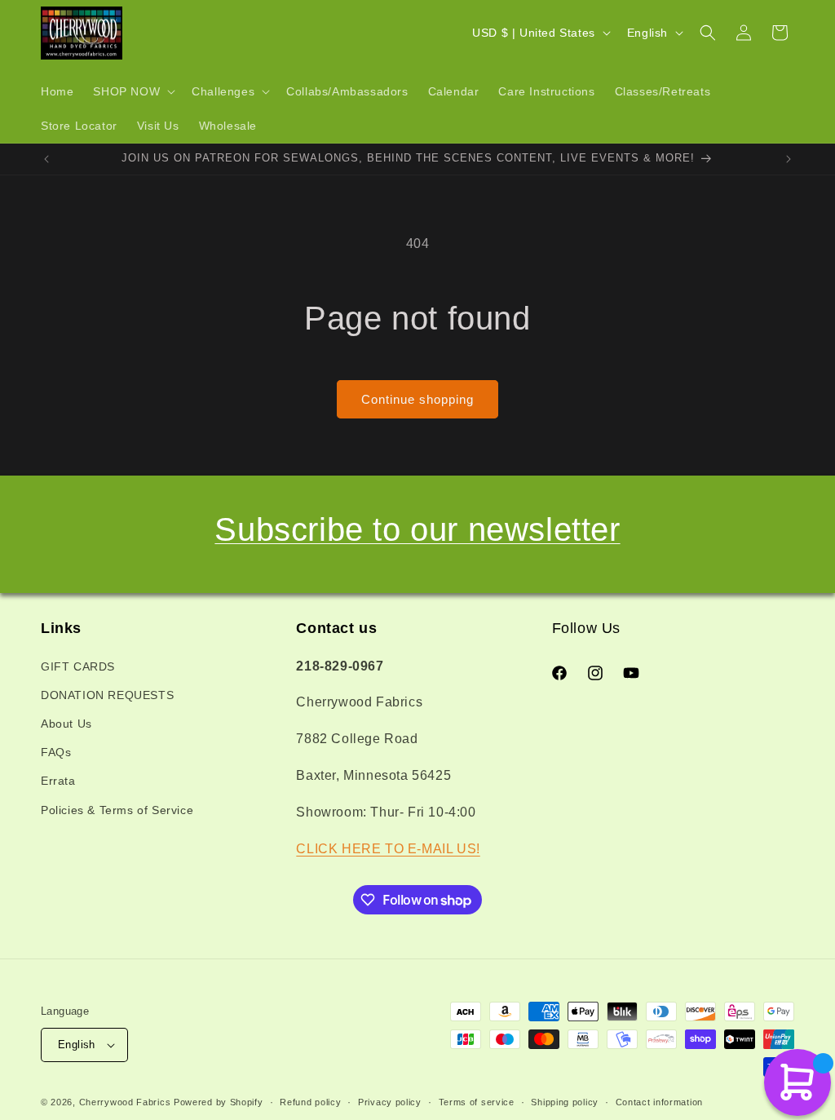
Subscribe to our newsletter (417, 529)
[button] (132, 91)
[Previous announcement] (46, 159)
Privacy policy (390, 1102)
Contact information (659, 1102)
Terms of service (477, 1102)
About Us (66, 723)
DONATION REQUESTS (107, 695)
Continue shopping (417, 399)
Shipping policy (565, 1102)
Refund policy (310, 1102)
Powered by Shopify (218, 1102)
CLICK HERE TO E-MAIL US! (387, 849)
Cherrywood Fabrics (125, 1102)
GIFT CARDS (78, 666)
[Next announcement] (788, 159)
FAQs (56, 752)
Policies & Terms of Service (117, 810)
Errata (58, 780)
